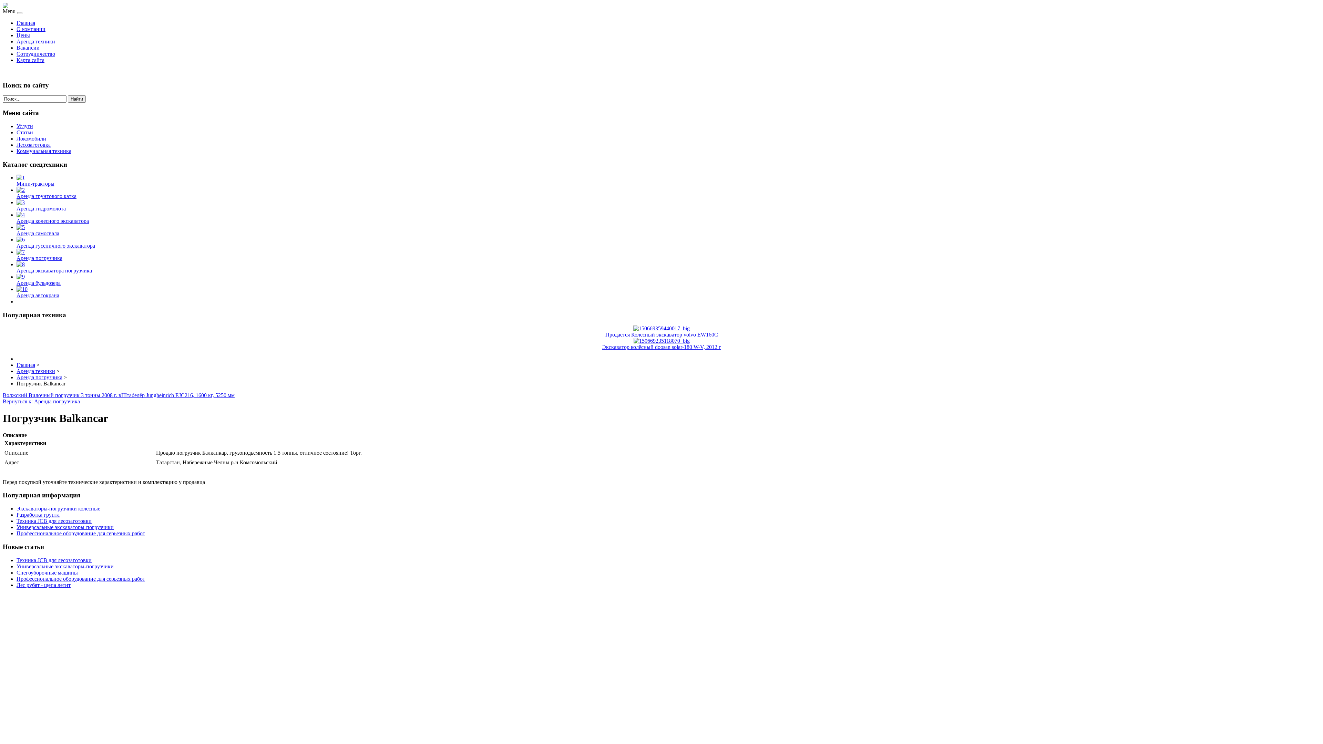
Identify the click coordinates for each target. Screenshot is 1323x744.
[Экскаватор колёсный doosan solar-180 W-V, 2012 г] (662, 341)
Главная (26, 23)
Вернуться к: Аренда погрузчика (41, 401)
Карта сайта (30, 60)
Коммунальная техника (44, 151)
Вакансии (28, 48)
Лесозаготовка (34, 145)
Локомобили (31, 139)
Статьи (25, 132)
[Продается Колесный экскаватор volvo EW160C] (661, 328)
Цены (23, 35)
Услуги (25, 126)
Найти (77, 99)
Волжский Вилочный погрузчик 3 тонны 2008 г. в (62, 395)
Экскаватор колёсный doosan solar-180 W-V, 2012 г (661, 347)
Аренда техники (36, 41)
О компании (31, 29)
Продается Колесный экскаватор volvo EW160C (661, 335)
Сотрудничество (36, 54)
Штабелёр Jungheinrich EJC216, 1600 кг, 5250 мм (178, 395)
